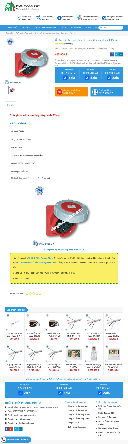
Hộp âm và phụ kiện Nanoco (108, 428)
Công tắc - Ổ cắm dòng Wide (78, 406)
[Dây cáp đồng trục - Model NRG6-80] (54, 322)
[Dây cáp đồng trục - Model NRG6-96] (34, 322)
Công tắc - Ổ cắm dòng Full (77, 410)
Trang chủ (11, 28)
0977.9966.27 (69, 73)
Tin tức (88, 28)
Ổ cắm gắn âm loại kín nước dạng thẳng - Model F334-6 (64, 250)
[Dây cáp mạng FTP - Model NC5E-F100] (54, 353)
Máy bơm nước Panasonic (107, 417)
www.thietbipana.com (22, 419)
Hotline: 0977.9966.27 (18, 439)
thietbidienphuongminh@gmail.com (25, 415)
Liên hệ (97, 379)
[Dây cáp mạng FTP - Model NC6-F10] (113, 322)
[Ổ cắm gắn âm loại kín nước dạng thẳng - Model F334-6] (29, 61)
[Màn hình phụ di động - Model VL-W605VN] (93, 353)
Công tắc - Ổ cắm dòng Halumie (79, 414)
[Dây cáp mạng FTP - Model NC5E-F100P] (34, 353)
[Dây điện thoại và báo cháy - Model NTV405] (14, 322)
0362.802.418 (112, 73)
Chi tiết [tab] (10, 105)
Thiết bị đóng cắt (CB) (106, 413)
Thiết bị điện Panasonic (45, 28)
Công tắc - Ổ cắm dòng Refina (78, 419)
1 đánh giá (68, 44)
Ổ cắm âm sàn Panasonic (77, 427)
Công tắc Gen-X (73, 423)
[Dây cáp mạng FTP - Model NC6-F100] (93, 322)
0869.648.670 (90, 73)
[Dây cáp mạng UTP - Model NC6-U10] (14, 353)
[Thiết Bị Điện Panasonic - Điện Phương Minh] (22, 6)
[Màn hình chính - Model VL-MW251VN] (113, 353)
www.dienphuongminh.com (24, 423)
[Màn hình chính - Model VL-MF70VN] (73, 353)
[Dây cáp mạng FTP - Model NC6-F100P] (73, 322)
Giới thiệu (25, 28)
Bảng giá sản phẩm (71, 28)
